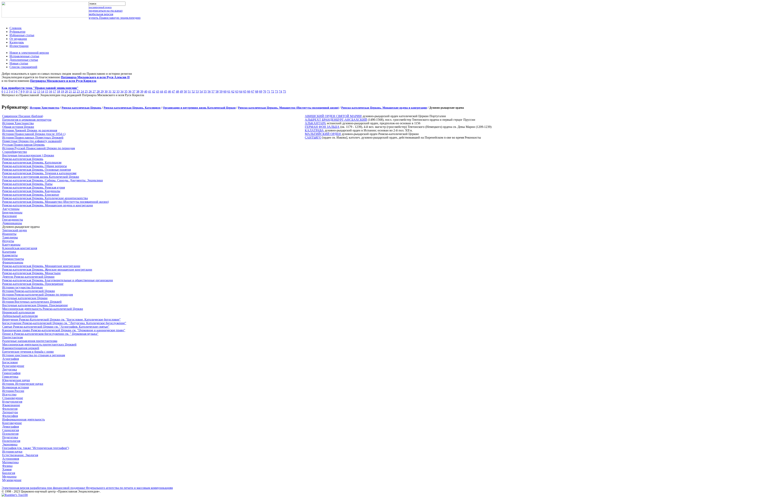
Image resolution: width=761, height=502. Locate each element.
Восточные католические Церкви (25, 298)
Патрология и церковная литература (26, 119)
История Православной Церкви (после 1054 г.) (33, 134)
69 (260, 91)
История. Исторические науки (22, 383)
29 (102, 91)
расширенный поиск (100, 7)
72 (272, 91)
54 (201, 91)
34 (121, 91)
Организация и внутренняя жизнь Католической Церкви (199, 107)
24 (82, 91)
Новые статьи (19, 63)
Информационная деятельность (23, 419)
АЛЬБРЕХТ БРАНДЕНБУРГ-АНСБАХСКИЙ (336, 119)
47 (173, 91)
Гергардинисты (12, 219)
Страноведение (12, 398)
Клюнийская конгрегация (19, 248)
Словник (16, 28)
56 (209, 91)
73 (276, 91)
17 (54, 91)
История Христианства (44, 107)
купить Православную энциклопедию (115, 17)
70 (264, 91)
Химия (6, 469)
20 (66, 91)
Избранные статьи (22, 35)
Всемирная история (15, 387)
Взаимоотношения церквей (20, 348)
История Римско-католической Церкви (28, 291)
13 (38, 91)
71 (268, 91)
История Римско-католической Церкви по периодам (37, 294)
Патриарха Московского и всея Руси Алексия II (95, 77)
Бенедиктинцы (12, 212)
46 (169, 91)
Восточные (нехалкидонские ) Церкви (28, 155)
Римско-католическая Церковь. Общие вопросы (34, 166)
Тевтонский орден (14, 230)
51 (189, 91)
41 (149, 91)
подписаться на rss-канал (105, 10)
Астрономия (10, 458)
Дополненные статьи (24, 59)
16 (50, 91)
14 (42, 91)
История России (13, 391)
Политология (11, 441)
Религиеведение (13, 366)
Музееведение (11, 480)
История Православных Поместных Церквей (32, 137)
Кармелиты (10, 255)
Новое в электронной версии (29, 52)
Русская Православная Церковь (23, 144)
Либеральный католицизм (20, 316)
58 (217, 91)
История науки (12, 451)
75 (284, 91)
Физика (7, 466)
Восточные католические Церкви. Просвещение (35, 305)
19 (62, 91)
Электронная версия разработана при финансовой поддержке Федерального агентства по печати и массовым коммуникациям (87, 488)
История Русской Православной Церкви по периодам (38, 148)
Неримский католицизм (18, 312)
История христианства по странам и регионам (33, 355)
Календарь (17, 42)
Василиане (9, 216)
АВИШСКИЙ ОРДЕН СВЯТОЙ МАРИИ (333, 116)
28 (98, 91)
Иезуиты (8, 241)
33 (118, 91)
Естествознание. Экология (20, 455)
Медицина (9, 476)
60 (225, 91)
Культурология (12, 401)
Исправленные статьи (24, 56)
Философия (10, 416)
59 (221, 91)
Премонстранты (13, 259)
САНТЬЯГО (313, 137)
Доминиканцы (12, 223)
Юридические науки (16, 380)
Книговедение (12, 423)
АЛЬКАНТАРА (315, 123)
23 (78, 91)
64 (240, 91)
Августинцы (10, 209)
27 (94, 91)
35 (125, 91)
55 (205, 91)
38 (137, 91)
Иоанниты (9, 234)
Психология (10, 433)
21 (70, 91)
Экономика (9, 444)
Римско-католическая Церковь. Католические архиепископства (45, 198)
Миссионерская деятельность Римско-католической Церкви (42, 308)
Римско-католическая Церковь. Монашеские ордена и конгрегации (384, 107)
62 (232, 91)
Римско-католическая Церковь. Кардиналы (31, 191)
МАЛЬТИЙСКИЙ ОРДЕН (323, 134)
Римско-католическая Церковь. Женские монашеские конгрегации (47, 269)
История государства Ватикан (22, 287)
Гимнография (11, 373)
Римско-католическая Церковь (81, 107)
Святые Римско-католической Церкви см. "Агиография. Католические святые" (55, 326)
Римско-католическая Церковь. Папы (27, 184)
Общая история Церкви (18, 126)
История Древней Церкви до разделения (29, 130)
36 (129, 91)
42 (153, 91)
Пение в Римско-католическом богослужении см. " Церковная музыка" (50, 333)
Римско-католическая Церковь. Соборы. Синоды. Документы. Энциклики (52, 180)
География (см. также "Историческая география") (35, 448)
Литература (10, 412)
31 (110, 91)
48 (177, 91)
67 (252, 91)
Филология (9, 408)
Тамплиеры (10, 237)
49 (181, 91)
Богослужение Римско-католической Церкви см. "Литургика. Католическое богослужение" (64, 323)
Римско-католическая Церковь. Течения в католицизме (39, 173)
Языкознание (11, 405)
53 (197, 91)
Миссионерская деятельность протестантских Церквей (39, 344)
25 (86, 91)
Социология (10, 430)
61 (228, 91)
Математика (10, 462)
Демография (10, 426)
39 (141, 91)
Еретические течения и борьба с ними (28, 351)
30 (106, 91)
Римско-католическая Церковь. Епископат (30, 194)
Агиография (10, 358)
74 (280, 91)
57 (213, 91)
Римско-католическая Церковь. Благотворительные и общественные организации (57, 280)
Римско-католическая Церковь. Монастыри (31, 273)
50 (185, 91)
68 (256, 91)
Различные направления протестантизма (29, 341)
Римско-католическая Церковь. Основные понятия (36, 169)
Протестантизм (12, 337)
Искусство (9, 394)
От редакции (18, 38)
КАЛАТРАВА (314, 130)
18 (58, 91)
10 (27, 91)
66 (248, 91)
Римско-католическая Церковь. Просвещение (32, 283)
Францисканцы (12, 262)
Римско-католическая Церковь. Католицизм (132, 107)
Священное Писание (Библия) (22, 116)
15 (46, 91)
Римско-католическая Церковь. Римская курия (33, 187)
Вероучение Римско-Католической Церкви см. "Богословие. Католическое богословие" (61, 319)
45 (165, 91)
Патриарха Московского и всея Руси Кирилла (63, 80)
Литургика (9, 369)
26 (90, 91)
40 (145, 91)
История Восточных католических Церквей (32, 301)
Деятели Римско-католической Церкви (28, 276)
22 (74, 91)
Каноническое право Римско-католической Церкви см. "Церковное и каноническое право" (63, 330)
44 (161, 91)
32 (114, 91)
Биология (8, 473)
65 (244, 91)
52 (193, 91)
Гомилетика (10, 376)
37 (133, 91)
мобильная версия (101, 14)
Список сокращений (23, 67)
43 (157, 91)
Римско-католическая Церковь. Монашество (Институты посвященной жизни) (288, 107)
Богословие (10, 362)
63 (236, 91)
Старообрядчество (14, 151)
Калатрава (9, 251)
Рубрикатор (17, 31)
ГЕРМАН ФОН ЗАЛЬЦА (322, 126)
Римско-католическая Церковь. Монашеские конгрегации (41, 266)
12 (34, 91)
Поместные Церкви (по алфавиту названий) (32, 141)
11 (30, 91)
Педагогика (10, 437)
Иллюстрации (19, 46)
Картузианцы (11, 244)
